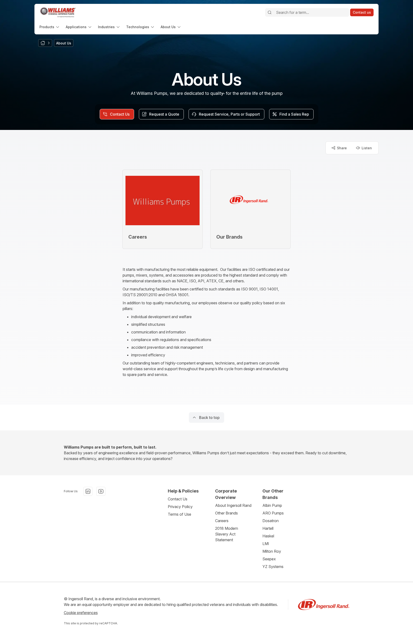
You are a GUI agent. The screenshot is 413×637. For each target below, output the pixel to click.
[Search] (269, 12)
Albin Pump (272, 505)
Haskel (268, 536)
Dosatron (270, 520)
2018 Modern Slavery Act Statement (226, 534)
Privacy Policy (180, 506)
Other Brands (226, 513)
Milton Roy (271, 551)
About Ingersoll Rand (233, 505)
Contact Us (177, 499)
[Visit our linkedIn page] (87, 491)
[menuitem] (49, 26)
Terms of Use (179, 514)
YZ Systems (272, 566)
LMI (265, 543)
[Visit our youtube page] (100, 491)
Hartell (267, 528)
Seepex (269, 559)
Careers (221, 520)
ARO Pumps (273, 513)
